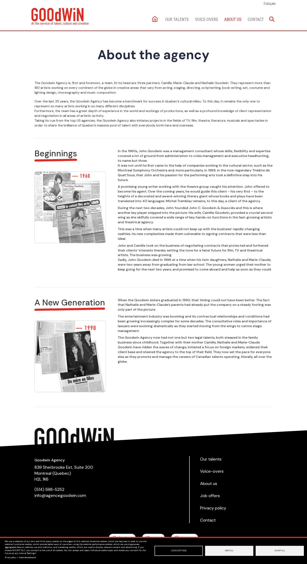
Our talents (177, 19)
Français (270, 3)
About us (232, 19)
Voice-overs (206, 19)
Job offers (210, 495)
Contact (256, 19)
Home (155, 19)
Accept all (279, 551)
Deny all (229, 551)
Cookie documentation (27, 557)
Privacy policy (10, 557)
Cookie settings (178, 551)
